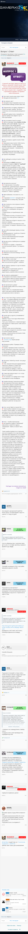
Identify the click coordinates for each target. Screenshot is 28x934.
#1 (26, 493)
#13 (26, 848)
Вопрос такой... (13, 893)
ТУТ (18, 98)
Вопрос (11, 907)
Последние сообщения (6, 43)
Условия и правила (13, 929)
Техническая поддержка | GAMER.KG (13, 842)
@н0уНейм (5, 842)
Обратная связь (11, 925)
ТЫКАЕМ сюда (7, 339)
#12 (26, 825)
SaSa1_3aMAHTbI (9, 909)
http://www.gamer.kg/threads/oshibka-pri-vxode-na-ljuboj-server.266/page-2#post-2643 (13, 627)
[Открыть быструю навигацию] (25, 47)
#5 (26, 596)
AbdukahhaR (8, 894)
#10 (26, 774)
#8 (26, 695)
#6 (26, 634)
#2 (26, 516)
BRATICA (8, 902)
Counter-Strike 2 (20, 894)
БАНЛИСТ (12, 198)
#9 (26, 740)
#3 (26, 549)
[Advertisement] (14, 25)
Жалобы (17, 902)
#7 (26, 654)
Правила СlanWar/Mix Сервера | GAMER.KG (14, 762)
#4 (26, 570)
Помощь (19, 925)
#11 (26, 795)
